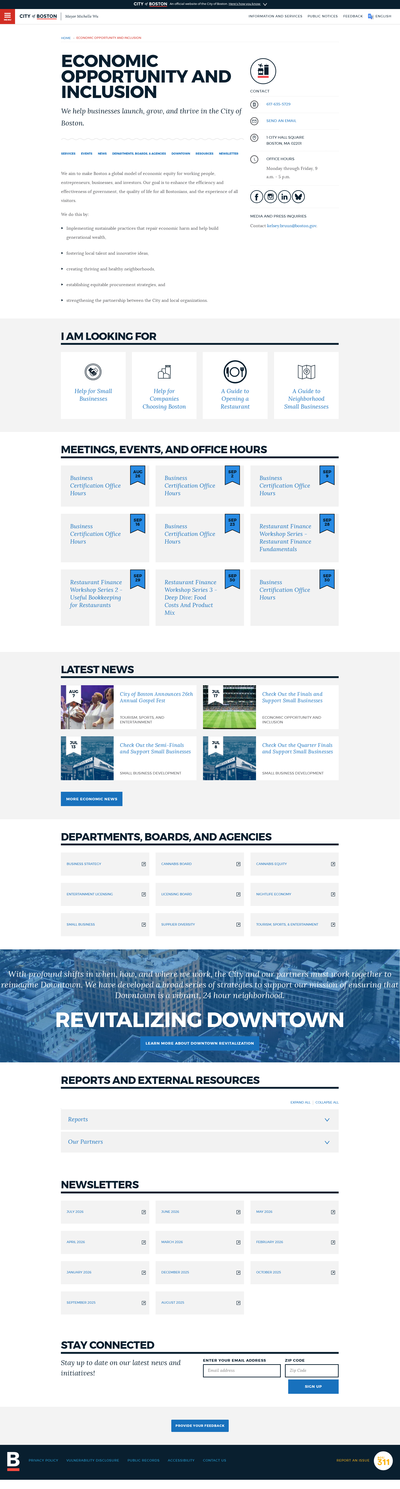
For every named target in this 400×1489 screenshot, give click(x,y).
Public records (144, 1460)
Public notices (323, 16)
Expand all (300, 1102)
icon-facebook (256, 196)
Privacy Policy (43, 1460)
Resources (204, 153)
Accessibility (181, 1460)
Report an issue (353, 1460)
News (102, 153)
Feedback (353, 16)
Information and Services (276, 16)
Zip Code (295, 1360)
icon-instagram (270, 196)
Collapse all (327, 1102)
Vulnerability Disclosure (92, 1460)
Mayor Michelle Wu (81, 16)
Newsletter (228, 153)
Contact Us (214, 1460)
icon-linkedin (284, 196)
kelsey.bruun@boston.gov (291, 226)
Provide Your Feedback (200, 1426)
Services (68, 153)
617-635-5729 (278, 104)
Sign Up (313, 1386)
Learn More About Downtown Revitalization (200, 1043)
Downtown (181, 153)
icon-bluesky (298, 196)
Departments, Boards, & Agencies (139, 153)
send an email (281, 121)
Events (86, 153)
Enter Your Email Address (234, 1360)
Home (66, 38)
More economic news (91, 799)
